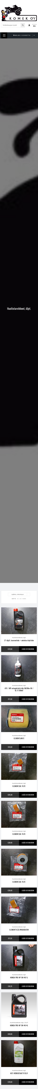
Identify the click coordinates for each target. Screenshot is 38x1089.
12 (17, 599)
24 (20, 599)
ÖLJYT (26, 1023)
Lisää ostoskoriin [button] (28, 649)
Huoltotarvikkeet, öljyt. (19, 638)
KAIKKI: (24, 599)
